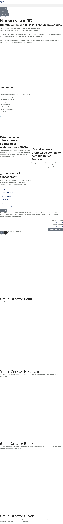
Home (3, 189)
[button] (31, 5)
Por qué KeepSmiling (7, 196)
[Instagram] (6, 233)
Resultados (5, 199)
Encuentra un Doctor (7, 206)
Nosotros (4, 203)
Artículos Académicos (6, 17)
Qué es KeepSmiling (7, 192)
